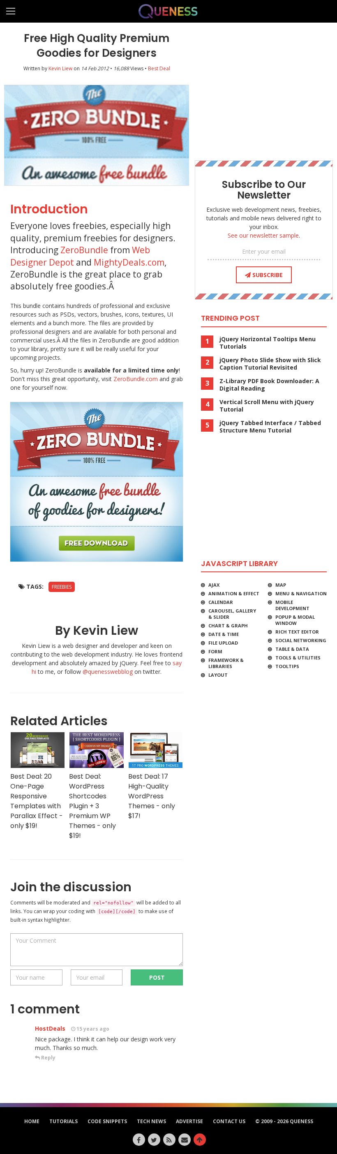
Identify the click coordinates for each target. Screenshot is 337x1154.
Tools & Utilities (298, 657)
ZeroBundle (84, 250)
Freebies (62, 586)
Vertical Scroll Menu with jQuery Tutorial (266, 405)
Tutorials (63, 1121)
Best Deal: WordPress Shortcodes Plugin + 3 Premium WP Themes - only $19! (92, 806)
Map (280, 585)
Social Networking (300, 640)
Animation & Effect (233, 593)
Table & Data (292, 649)
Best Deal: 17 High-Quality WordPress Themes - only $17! (151, 796)
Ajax (213, 585)
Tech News (151, 1121)
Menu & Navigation (301, 593)
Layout (218, 675)
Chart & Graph (228, 625)
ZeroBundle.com (135, 379)
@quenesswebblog (108, 671)
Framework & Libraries (226, 663)
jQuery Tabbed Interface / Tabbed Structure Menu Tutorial (270, 426)
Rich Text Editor (297, 632)
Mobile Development (292, 605)
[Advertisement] (264, 88)
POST (157, 977)
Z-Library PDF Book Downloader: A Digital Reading (269, 384)
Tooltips (287, 666)
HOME (31, 1121)
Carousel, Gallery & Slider (232, 614)
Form (215, 651)
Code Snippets (107, 1121)
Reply (47, 1057)
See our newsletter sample (263, 235)
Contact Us (229, 1121)
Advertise (189, 1121)
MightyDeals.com (129, 262)
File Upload (223, 643)
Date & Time (223, 634)
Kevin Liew (60, 68)
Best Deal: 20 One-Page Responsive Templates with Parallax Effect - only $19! (36, 801)
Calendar (220, 602)
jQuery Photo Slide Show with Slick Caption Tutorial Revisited (270, 363)
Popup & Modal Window (295, 620)
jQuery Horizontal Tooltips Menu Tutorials (267, 342)
